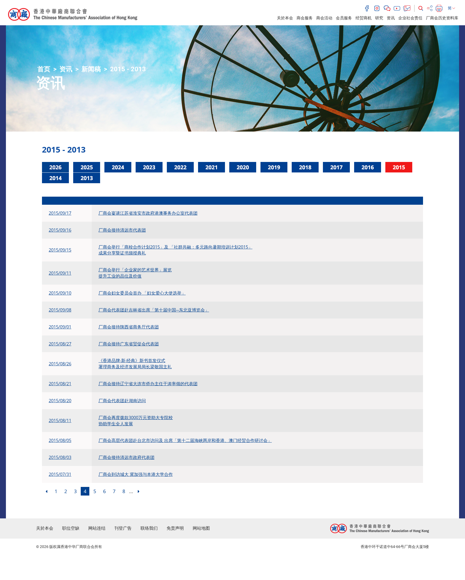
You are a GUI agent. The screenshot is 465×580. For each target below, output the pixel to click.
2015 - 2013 (128, 69)
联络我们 (149, 528)
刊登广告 (123, 528)
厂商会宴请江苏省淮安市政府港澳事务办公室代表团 (148, 213)
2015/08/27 (60, 344)
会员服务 (344, 18)
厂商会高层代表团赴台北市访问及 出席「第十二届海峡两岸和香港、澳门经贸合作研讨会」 (185, 440)
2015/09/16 (60, 230)
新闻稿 (91, 69)
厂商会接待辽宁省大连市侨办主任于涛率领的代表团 (148, 384)
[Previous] (46, 491)
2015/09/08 (60, 310)
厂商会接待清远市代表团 (122, 230)
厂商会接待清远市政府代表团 (126, 457)
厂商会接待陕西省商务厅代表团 (128, 327)
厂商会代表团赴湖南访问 (122, 401)
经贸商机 (363, 18)
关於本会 (285, 18)
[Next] (138, 491)
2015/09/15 (60, 250)
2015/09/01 (60, 327)
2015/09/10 (60, 293)
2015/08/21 (60, 384)
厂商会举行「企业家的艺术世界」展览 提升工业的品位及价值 (135, 273)
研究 (379, 18)
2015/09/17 (60, 213)
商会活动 (324, 18)
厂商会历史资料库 (442, 18)
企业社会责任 (410, 18)
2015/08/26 (60, 364)
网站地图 (201, 528)
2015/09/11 (60, 273)
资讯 (391, 18)
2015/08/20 (60, 401)
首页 (43, 69)
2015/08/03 (60, 457)
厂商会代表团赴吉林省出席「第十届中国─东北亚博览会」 (153, 310)
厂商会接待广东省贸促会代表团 (128, 344)
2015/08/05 (60, 440)
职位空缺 (70, 528)
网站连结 (96, 528)
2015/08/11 (60, 420)
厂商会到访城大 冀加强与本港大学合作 (135, 474)
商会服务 (305, 18)
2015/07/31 (60, 474)
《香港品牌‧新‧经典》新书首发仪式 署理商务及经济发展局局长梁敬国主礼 (135, 364)
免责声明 (175, 528)
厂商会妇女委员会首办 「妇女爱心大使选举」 (142, 293)
